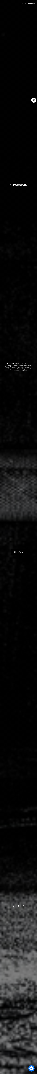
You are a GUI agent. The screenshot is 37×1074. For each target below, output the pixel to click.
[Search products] (33, 100)
